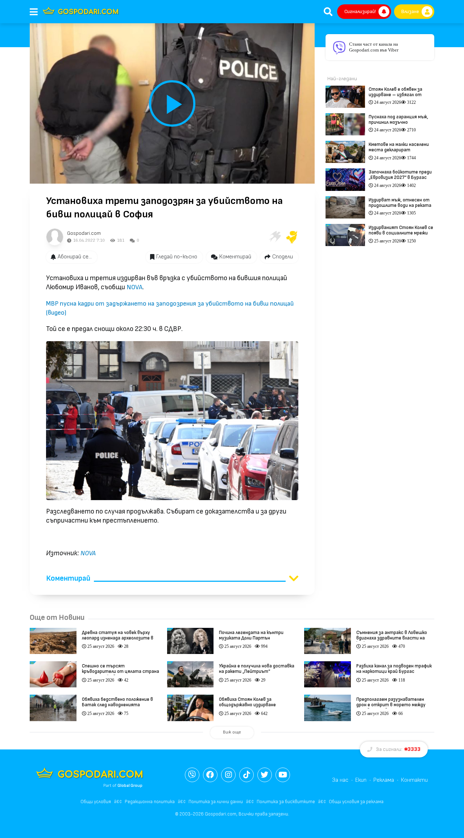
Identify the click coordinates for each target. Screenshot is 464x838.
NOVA (134, 287)
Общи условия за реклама (356, 802)
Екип (360, 780)
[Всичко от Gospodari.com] (54, 237)
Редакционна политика (150, 802)
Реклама (383, 780)
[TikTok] (246, 775)
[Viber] (192, 775)
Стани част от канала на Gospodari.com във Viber (373, 47)
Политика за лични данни (215, 802)
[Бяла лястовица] (274, 237)
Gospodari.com (84, 233)
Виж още (232, 732)
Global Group (129, 785)
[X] (264, 775)
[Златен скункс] (291, 237)
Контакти (414, 780)
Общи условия (95, 802)
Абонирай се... (75, 256)
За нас (340, 780)
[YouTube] (283, 775)
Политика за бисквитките (286, 802)
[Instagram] (228, 775)
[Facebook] (210, 775)
